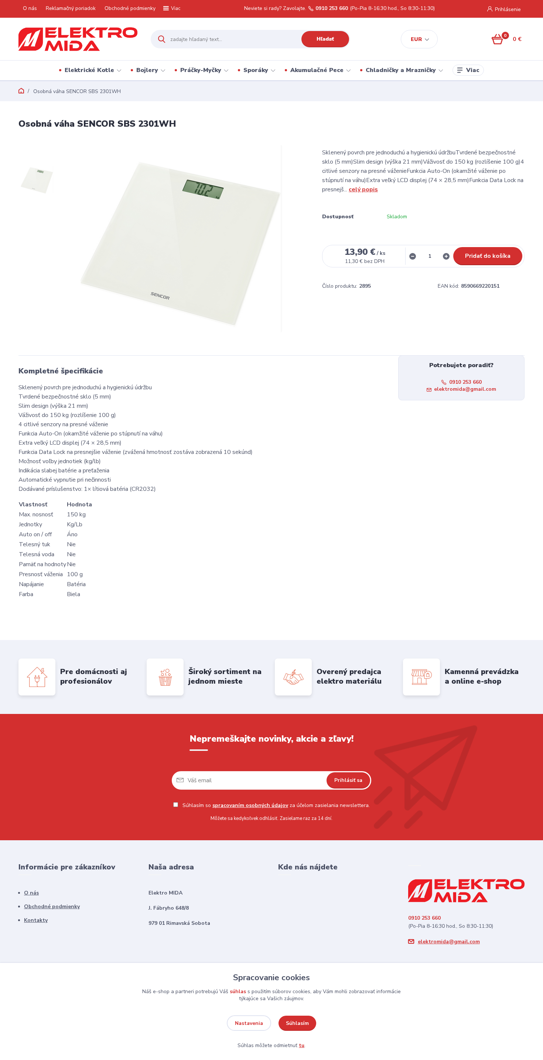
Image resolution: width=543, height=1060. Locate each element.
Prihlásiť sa (348, 780)
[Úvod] (78, 39)
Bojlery (147, 70)
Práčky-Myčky (200, 70)
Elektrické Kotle (89, 70)
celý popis (363, 189)
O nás (30, 8)
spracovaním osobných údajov (250, 805)
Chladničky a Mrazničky (401, 70)
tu (301, 1045)
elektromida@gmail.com (465, 389)
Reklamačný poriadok (71, 8)
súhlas (238, 991)
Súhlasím (297, 1023)
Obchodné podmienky (130, 8)
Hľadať (325, 38)
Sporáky (255, 70)
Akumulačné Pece (317, 70)
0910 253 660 (331, 8)
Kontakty (36, 920)
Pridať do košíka (487, 256)
